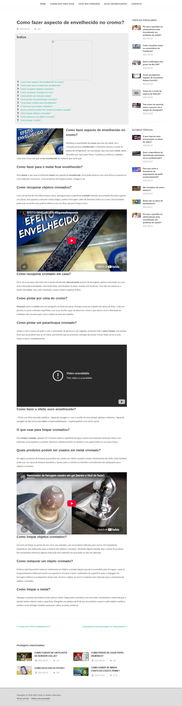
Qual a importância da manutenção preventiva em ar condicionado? (153, 155)
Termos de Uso (23, 699)
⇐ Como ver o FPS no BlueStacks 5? (33, 627)
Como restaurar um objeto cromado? (38, 117)
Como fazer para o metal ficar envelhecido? (41, 85)
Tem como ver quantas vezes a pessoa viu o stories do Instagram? (153, 107)
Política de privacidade (40, 699)
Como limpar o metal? (31, 120)
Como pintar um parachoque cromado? (39, 99)
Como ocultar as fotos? (50, 668)
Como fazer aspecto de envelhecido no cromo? (42, 82)
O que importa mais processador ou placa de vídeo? (153, 139)
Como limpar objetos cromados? (36, 113)
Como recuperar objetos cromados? (37, 89)
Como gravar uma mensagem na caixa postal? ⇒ (104, 627)
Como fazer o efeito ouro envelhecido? (39, 103)
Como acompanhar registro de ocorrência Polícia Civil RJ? (153, 78)
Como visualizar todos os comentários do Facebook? (153, 48)
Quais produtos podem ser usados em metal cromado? (46, 110)
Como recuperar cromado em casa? (37, 92)
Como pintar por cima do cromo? (36, 96)
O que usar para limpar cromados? (36, 106)
